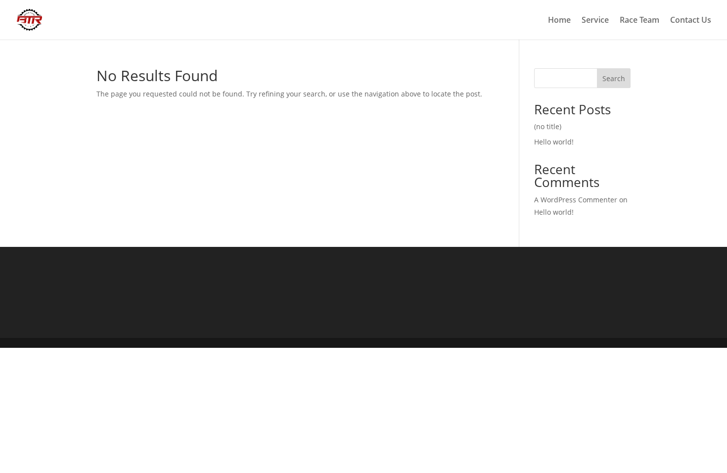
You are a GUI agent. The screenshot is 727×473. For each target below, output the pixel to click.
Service (595, 20)
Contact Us (690, 20)
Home (559, 20)
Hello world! (554, 141)
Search (613, 78)
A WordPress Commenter (575, 199)
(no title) (547, 126)
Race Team (639, 20)
